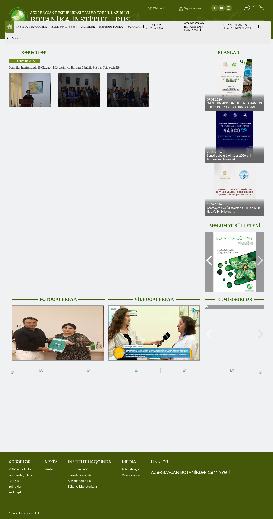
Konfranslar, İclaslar (21, 475)
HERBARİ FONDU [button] (111, 26)
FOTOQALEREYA (58, 299)
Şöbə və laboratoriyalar (83, 486)
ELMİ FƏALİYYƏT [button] (64, 26)
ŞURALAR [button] (134, 26)
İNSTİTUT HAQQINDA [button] (31, 26)
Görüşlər (14, 481)
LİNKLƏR (159, 462)
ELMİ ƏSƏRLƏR (234, 299)
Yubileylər (15, 486)
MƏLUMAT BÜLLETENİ (234, 225)
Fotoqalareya (130, 469)
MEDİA (129, 462)
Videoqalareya (131, 475)
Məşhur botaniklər (80, 481)
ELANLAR (228, 52)
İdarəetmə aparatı (79, 475)
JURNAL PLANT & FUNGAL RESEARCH (236, 26)
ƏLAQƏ (12, 38)
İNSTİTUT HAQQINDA (89, 462)
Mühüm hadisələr (20, 469)
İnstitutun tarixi (78, 469)
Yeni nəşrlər (16, 492)
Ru (261, 7)
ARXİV (50, 462)
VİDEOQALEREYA (154, 299)
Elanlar (48, 469)
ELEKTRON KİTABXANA (154, 26)
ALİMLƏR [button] (88, 26)
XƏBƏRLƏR (34, 52)
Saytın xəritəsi (192, 8)
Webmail (158, 8)
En (254, 7)
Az (246, 7)
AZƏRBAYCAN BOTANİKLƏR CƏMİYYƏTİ (194, 27)
